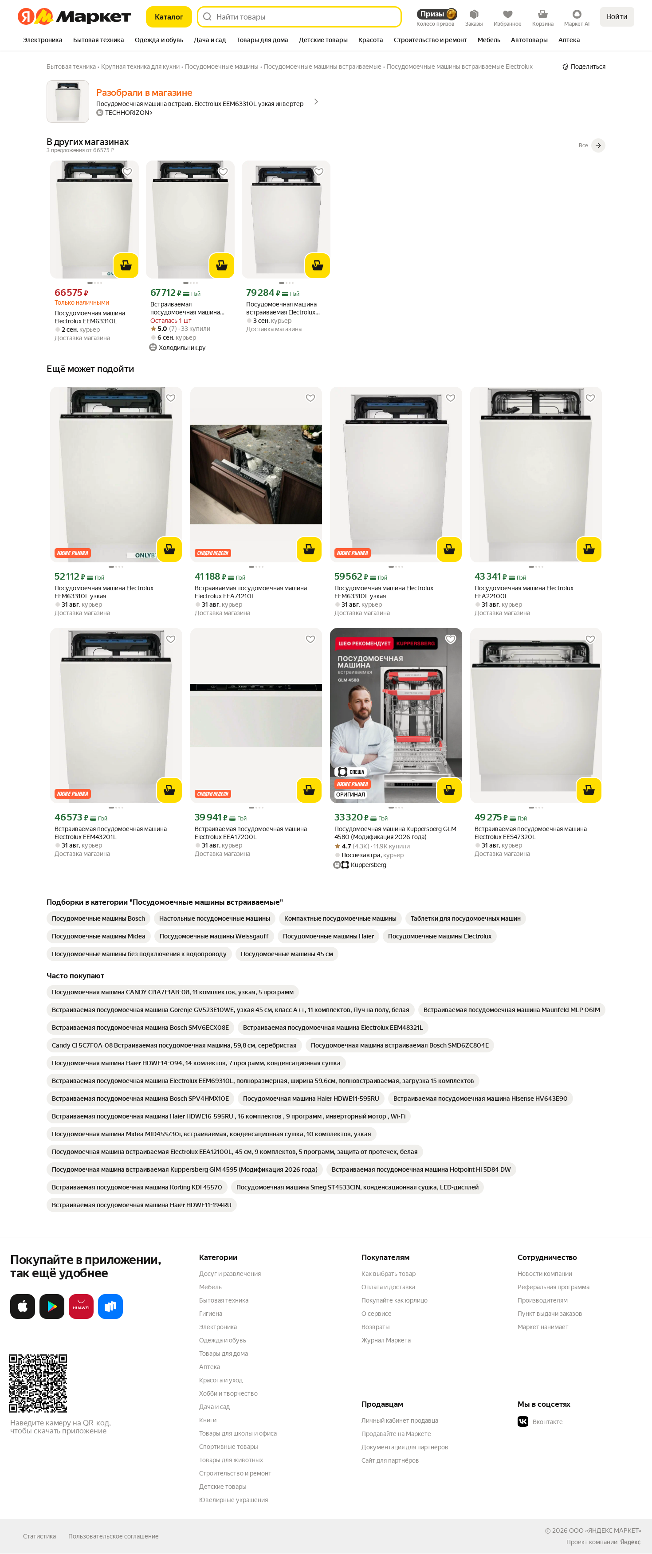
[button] (580, 1422)
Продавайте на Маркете (396, 1433)
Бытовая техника (223, 1300)
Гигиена (210, 1313)
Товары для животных (231, 1460)
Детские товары (223, 1486)
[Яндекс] (630, 1542)
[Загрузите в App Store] (22, 1317)
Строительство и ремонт (235, 1473)
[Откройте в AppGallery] (81, 1317)
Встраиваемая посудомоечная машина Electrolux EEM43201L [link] (111, 832)
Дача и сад (214, 1406)
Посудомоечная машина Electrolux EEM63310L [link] (90, 317)
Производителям (543, 1300)
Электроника (218, 1326)
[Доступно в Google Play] (51, 1317)
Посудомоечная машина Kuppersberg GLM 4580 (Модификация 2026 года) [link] (395, 832)
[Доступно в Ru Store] (110, 1317)
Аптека (209, 1366)
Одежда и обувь (222, 1340)
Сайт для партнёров (390, 1460)
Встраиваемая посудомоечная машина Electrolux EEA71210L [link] (251, 592)
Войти (617, 16)
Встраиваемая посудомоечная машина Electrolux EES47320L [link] (531, 832)
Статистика (39, 1536)
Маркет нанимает (543, 1326)
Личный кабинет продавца (399, 1420)
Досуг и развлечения (230, 1273)
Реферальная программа (553, 1287)
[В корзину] (126, 265)
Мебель (210, 1287)
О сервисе (376, 1313)
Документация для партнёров (404, 1447)
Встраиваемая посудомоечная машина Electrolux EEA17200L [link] (251, 832)
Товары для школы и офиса (238, 1433)
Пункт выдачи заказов (550, 1313)
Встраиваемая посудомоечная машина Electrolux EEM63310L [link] (185, 308)
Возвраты (375, 1326)
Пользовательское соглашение (113, 1536)
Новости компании (545, 1273)
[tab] (43, 40)
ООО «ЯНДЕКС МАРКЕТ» (605, 1530)
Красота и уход (221, 1380)
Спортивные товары (228, 1446)
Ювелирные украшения (233, 1499)
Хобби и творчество (228, 1393)
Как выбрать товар (388, 1273)
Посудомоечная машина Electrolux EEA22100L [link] (524, 592)
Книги (207, 1420)
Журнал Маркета (386, 1340)
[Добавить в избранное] (127, 172)
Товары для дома (223, 1353)
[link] (98, 918)
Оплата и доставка (388, 1287)
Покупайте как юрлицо (394, 1300)
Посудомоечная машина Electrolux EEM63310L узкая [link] (104, 592)
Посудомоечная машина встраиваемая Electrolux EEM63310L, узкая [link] (281, 308)
